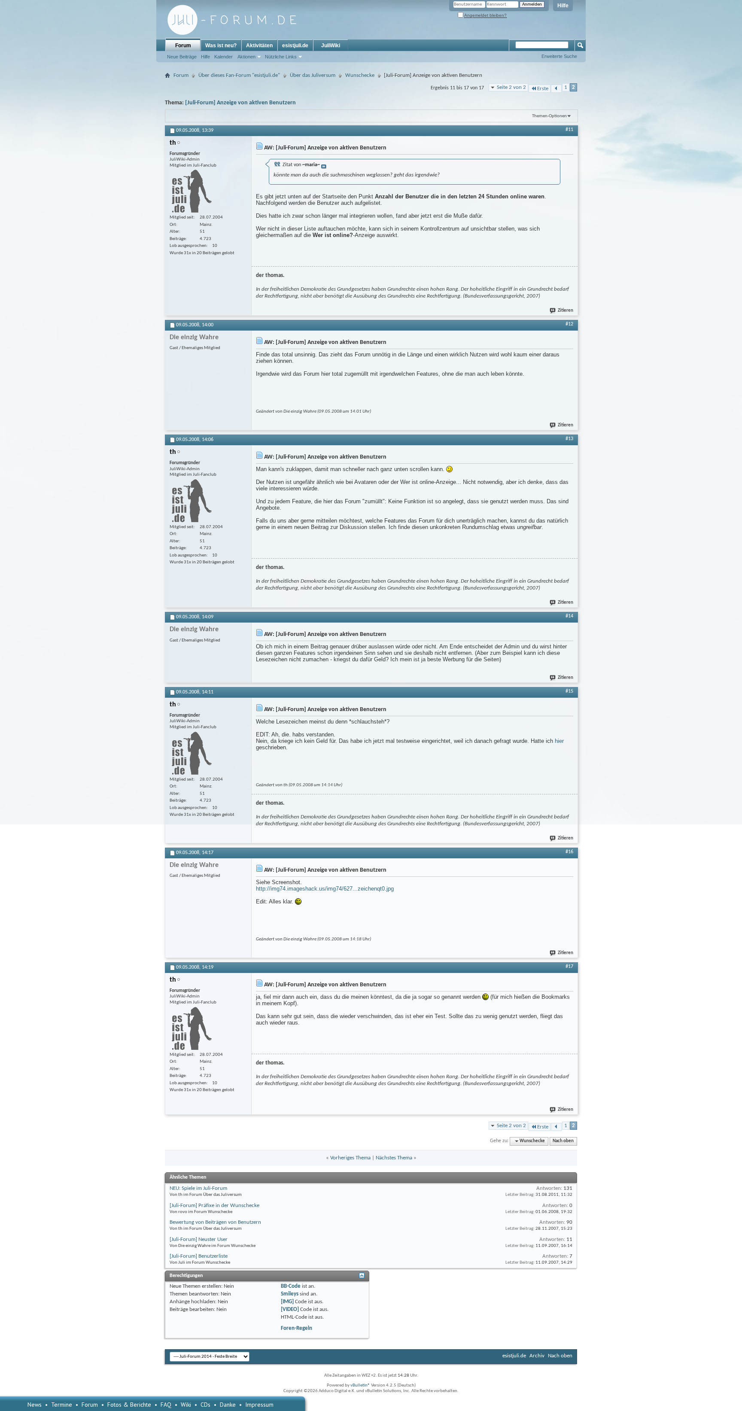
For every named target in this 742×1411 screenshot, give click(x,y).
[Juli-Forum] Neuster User (199, 1239)
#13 (569, 438)
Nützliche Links (281, 56)
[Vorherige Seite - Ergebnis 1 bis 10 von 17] (556, 89)
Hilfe (563, 6)
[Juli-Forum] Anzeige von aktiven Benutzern (240, 103)
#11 (569, 129)
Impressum (259, 1404)
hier (559, 741)
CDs (205, 1404)
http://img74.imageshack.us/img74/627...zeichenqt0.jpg (325, 888)
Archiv (536, 1356)
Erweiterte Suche (559, 56)
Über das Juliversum (312, 75)
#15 (569, 691)
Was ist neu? (221, 46)
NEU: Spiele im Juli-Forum (198, 1188)
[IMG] (287, 1302)
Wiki (186, 1404)
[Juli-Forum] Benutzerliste (199, 1256)
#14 (569, 616)
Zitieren (565, 310)
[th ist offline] (191, 191)
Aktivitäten (259, 46)
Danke (228, 1404)
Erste (542, 88)
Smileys (289, 1294)
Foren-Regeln (296, 1328)
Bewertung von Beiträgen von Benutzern (215, 1222)
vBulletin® (360, 1385)
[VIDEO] (290, 1309)
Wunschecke (359, 75)
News (34, 1404)
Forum (183, 46)
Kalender (223, 56)
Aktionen (246, 56)
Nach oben (563, 1141)
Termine (61, 1404)
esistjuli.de (295, 46)
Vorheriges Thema (350, 1158)
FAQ (166, 1404)
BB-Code (291, 1286)
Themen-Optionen (549, 116)
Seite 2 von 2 (511, 87)
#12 (569, 324)
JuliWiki (330, 46)
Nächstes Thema (394, 1158)
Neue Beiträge (182, 56)
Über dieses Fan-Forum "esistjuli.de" (239, 75)
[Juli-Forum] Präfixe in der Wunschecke (214, 1205)
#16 (569, 852)
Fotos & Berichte (129, 1404)
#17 (569, 966)
